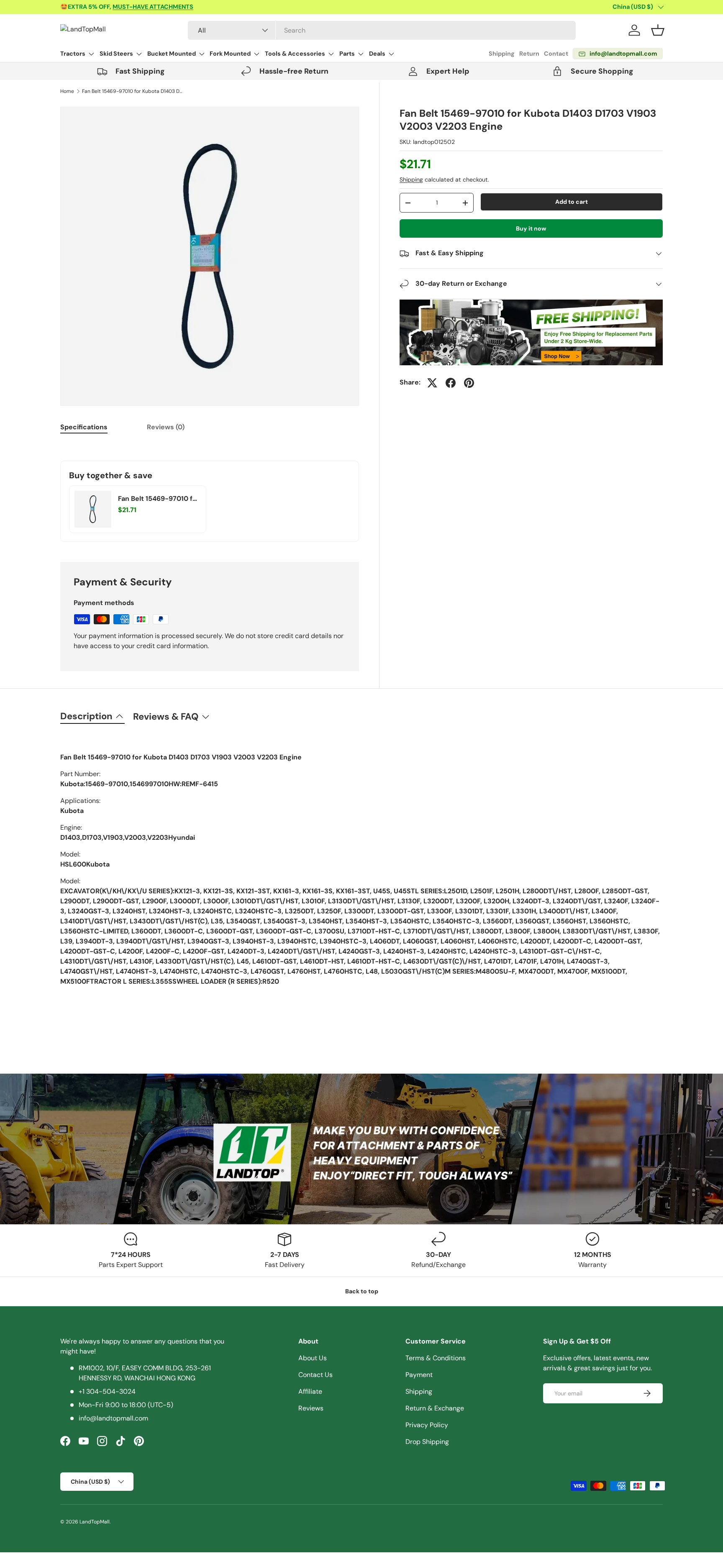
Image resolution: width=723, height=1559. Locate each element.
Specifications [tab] (84, 427)
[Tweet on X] (432, 383)
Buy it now (531, 228)
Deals (377, 53)
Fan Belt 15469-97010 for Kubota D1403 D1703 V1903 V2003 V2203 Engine (132, 91)
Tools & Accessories (295, 53)
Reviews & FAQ (165, 716)
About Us (312, 1358)
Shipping (502, 53)
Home (67, 91)
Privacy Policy (426, 1425)
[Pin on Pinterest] (469, 383)
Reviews (310, 1408)
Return (529, 53)
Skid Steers (116, 53)
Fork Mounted (230, 53)
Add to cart (571, 201)
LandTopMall (94, 1521)
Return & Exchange (434, 1408)
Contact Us (315, 1374)
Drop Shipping (427, 1441)
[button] (658, 30)
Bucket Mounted (171, 53)
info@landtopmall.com (113, 1418)
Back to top (361, 1291)
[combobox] (382, 30)
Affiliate (310, 1391)
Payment (419, 1374)
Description (86, 716)
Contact (556, 53)
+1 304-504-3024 (107, 1391)
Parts (347, 53)
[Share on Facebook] (450, 383)
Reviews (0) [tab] (166, 427)
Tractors (72, 53)
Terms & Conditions (435, 1358)
